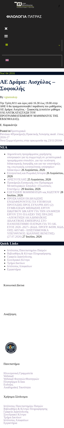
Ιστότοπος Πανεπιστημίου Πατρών (27, 250)
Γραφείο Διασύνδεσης (19, 256)
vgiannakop (10, 97)
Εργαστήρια (14, 269)
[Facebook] (8, 297)
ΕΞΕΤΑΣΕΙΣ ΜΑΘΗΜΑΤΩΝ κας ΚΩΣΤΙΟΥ (33, 192)
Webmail (9, 376)
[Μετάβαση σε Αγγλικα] (32, 61)
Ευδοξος (8, 384)
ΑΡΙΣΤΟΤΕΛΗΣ (17, 179)
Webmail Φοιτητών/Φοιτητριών (21, 379)
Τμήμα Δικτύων (16, 263)
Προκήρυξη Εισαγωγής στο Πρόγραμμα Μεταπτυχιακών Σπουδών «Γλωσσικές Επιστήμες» (30, 185)
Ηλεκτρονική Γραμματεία (18, 373)
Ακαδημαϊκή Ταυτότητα (17, 387)
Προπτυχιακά (17, 130)
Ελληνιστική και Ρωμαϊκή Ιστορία (26, 173)
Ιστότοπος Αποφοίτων (19, 266)
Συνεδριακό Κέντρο (18, 259)
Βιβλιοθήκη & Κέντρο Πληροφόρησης (29, 253)
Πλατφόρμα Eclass (14, 381)
